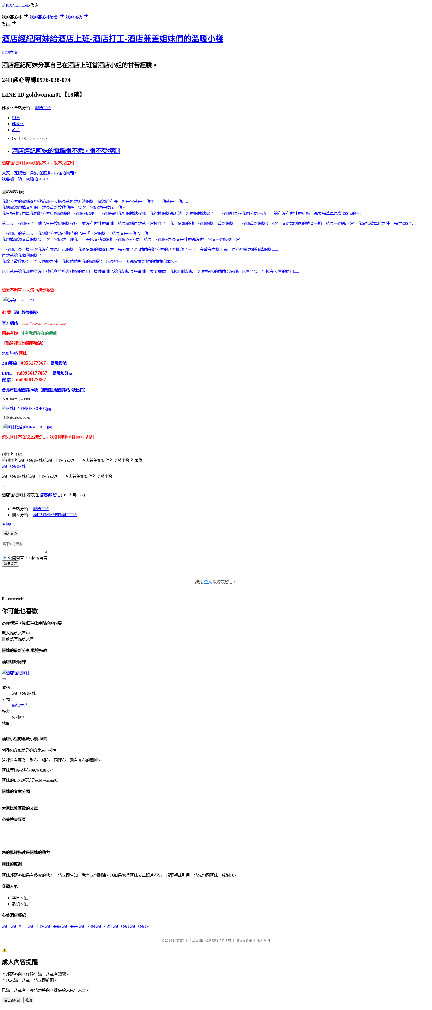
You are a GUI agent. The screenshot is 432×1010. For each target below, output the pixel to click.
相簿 (16, 118)
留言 (57, 495)
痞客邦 (46, 495)
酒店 (6, 926)
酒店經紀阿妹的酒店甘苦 (55, 515)
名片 (16, 130)
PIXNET (178, 940)
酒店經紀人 (140, 926)
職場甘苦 (43, 108)
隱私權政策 (244, 940)
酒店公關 (87, 926)
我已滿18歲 (12, 1000)
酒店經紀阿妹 (14, 466)
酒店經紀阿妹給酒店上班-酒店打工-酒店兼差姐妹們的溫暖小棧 (113, 38)
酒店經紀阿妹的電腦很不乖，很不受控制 (66, 151)
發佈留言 (10, 564)
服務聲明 (263, 940)
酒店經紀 (121, 926)
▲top (6, 523)
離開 (29, 1000)
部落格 (18, 124)
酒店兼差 (70, 926)
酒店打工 (19, 926)
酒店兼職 (53, 926)
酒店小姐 (104, 926)
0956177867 (33, 363)
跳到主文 (10, 52)
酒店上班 (36, 926)
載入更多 (10, 533)
